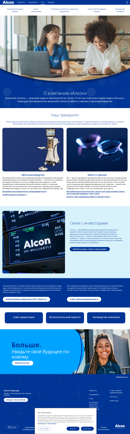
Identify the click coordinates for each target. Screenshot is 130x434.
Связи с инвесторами (36, 10)
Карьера (51, 2)
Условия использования (103, 428)
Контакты (113, 397)
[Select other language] (127, 2)
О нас (43, 2)
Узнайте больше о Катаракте (14, 195)
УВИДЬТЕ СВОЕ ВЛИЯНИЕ (16, 400)
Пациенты (21, 2)
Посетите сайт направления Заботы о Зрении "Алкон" (88, 197)
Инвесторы (114, 401)
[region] (66, 421)
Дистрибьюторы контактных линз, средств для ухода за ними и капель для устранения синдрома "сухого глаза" (96, 193)
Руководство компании (120, 10)
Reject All (73, 428)
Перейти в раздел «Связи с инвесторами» (90, 249)
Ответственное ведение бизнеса (97, 10)
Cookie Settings (44, 428)
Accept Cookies (87, 428)
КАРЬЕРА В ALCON (22, 363)
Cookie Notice (42, 423)
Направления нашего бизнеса (15, 10)
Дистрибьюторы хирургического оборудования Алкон (24, 192)
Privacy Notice (52, 423)
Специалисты (33, 2)
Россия (13, 427)
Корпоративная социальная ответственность (26, 299)
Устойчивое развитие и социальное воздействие (64, 10)
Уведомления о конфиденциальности (30, 428)
